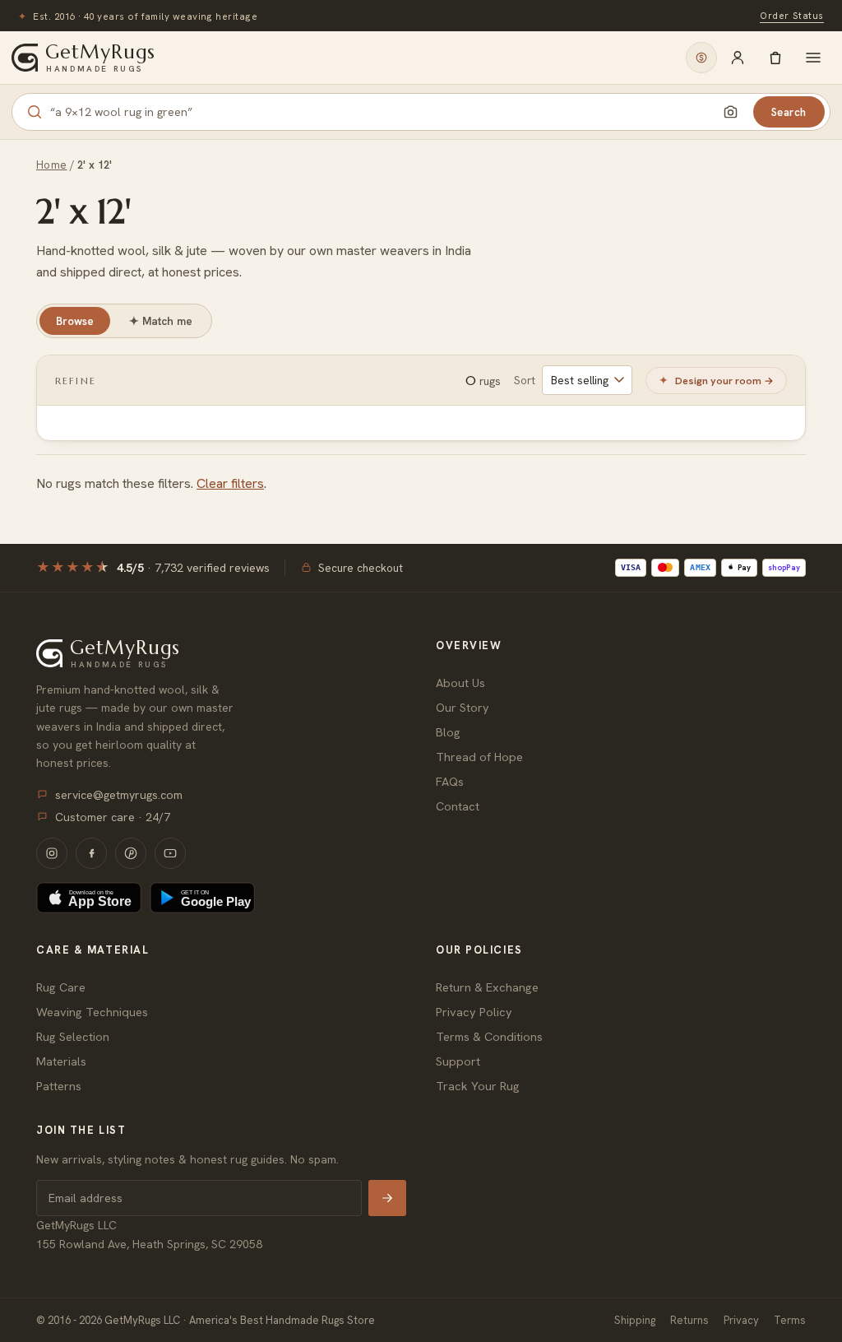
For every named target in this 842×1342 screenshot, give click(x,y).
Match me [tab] (160, 320)
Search (789, 112)
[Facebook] (91, 853)
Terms (790, 1320)
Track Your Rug (478, 1086)
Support (458, 1061)
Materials (61, 1061)
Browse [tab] (75, 320)
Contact (457, 806)
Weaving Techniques (92, 1011)
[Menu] (813, 57)
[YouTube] (170, 853)
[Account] (737, 57)
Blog (448, 732)
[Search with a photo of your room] (731, 112)
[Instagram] (51, 853)
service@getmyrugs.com (119, 794)
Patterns (58, 1086)
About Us (460, 682)
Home (51, 165)
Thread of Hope (479, 756)
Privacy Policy (474, 1011)
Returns (689, 1320)
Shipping (634, 1320)
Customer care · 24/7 (112, 817)
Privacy (741, 1320)
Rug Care (61, 987)
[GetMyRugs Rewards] (701, 57)
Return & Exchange (487, 987)
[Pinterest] (130, 853)
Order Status (792, 15)
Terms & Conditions (489, 1036)
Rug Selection (72, 1036)
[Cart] (775, 57)
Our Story (462, 707)
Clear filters (230, 483)
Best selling (579, 380)
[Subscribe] (387, 1198)
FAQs (450, 781)
